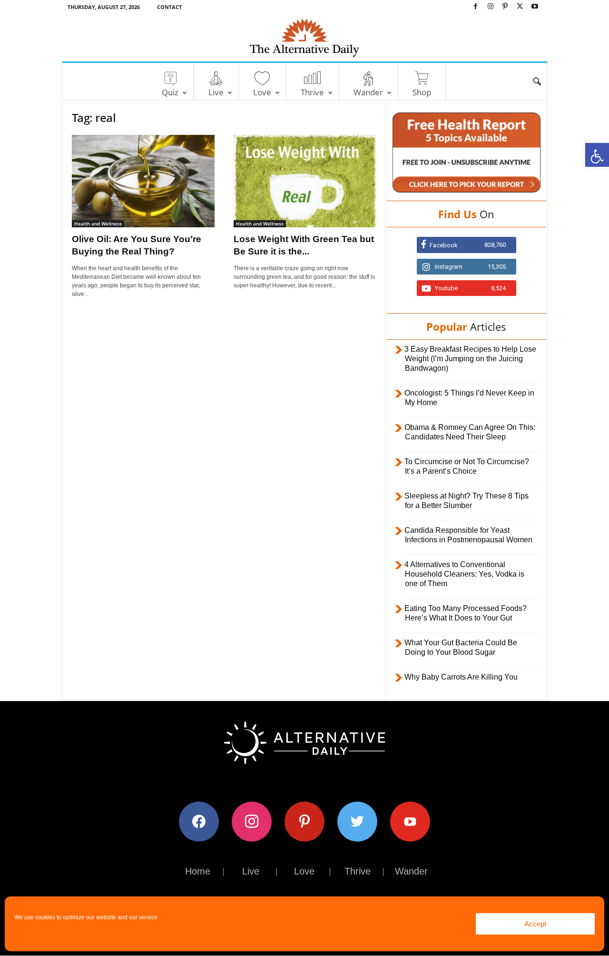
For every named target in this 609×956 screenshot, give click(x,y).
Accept (535, 924)
